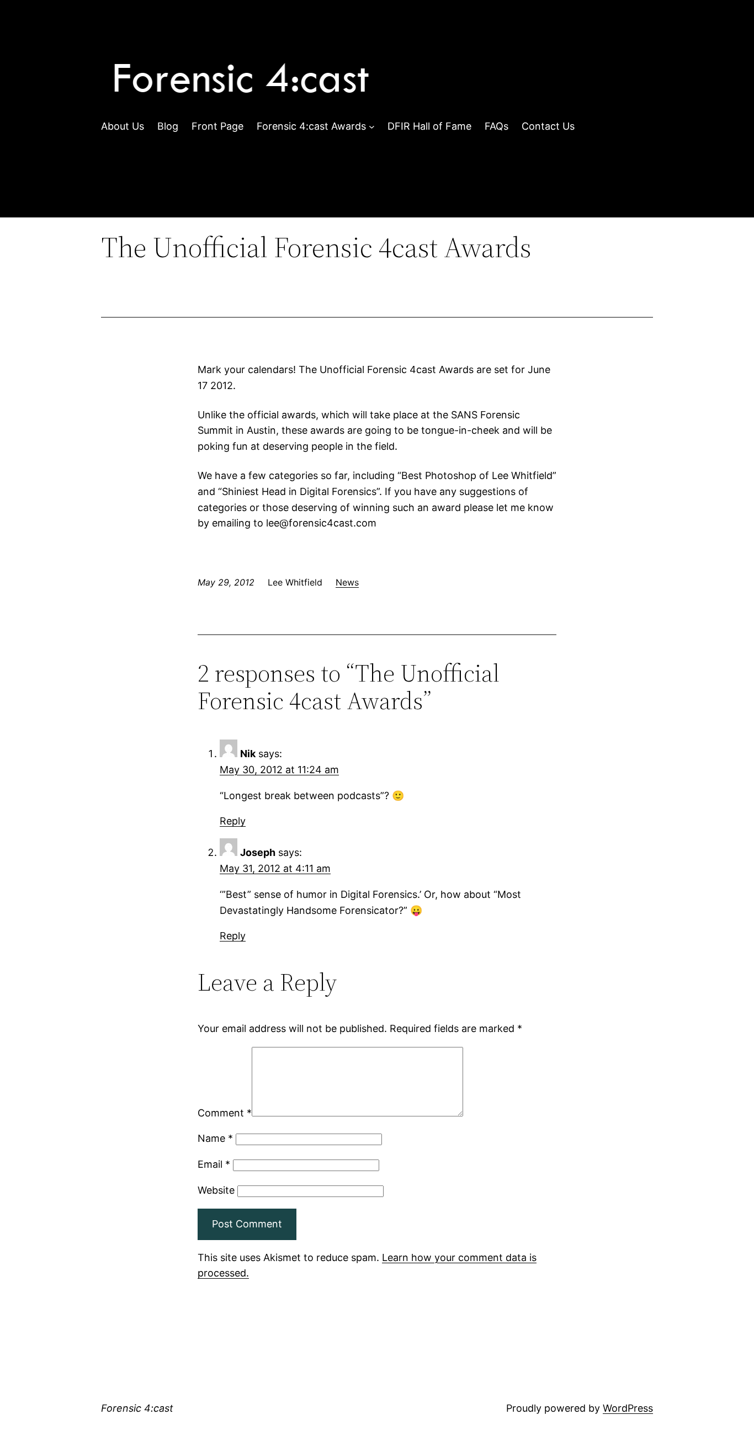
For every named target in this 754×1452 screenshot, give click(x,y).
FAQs (496, 126)
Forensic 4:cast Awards (311, 126)
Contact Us (548, 126)
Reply (233, 821)
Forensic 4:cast (137, 1408)
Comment (225, 1113)
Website (216, 1190)
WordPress (628, 1408)
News (347, 582)
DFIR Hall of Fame (429, 126)
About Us (122, 126)
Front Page (217, 126)
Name (215, 1138)
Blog (167, 126)
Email (214, 1164)
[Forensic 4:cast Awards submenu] (372, 127)
